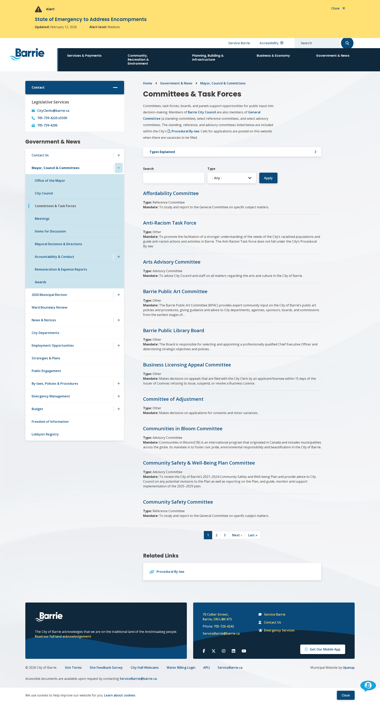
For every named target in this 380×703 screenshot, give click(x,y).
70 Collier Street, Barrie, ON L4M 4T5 (217, 616)
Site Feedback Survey (106, 667)
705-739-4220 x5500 (52, 118)
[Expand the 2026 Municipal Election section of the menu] (119, 295)
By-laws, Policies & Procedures (55, 383)
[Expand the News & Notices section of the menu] (119, 320)
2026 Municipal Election (49, 295)
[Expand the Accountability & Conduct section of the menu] (119, 257)
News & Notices (44, 320)
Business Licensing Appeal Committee (187, 364)
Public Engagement (46, 371)
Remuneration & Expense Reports (61, 269)
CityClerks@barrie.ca (53, 110)
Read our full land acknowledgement (63, 636)
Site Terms (73, 667)
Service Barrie (239, 43)
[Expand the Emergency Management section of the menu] (119, 396)
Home (147, 83)
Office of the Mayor (50, 180)
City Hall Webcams (145, 667)
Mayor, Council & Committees (55, 168)
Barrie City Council (202, 112)
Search (148, 168)
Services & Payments (84, 55)
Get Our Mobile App (325, 649)
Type (211, 168)
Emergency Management (51, 396)
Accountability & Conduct (54, 256)
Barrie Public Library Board (173, 330)
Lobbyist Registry (45, 434)
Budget (37, 409)
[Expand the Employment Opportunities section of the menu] (119, 345)
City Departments (45, 333)
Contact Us (40, 155)
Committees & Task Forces (55, 206)
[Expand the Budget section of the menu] (119, 409)
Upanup (349, 667)
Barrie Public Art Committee (175, 291)
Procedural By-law (185, 131)
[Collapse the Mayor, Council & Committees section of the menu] (119, 168)
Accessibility (269, 43)
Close (346, 695)
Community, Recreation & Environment (138, 59)
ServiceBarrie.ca (230, 667)
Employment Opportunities (53, 345)
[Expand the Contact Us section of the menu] (119, 155)
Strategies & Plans (46, 358)
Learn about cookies (119, 695)
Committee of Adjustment (173, 399)
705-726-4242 (224, 626)
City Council (44, 193)
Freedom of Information (50, 421)
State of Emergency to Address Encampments (91, 19)
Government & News (333, 55)
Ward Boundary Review (49, 307)
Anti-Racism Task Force (169, 222)
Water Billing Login (181, 667)
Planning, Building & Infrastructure (208, 57)
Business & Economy (273, 55)
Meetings (42, 218)
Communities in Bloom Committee (182, 428)
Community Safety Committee (178, 501)
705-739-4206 (47, 125)
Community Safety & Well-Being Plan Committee (199, 462)
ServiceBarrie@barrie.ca (218, 633)
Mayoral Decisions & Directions (58, 244)
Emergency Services (279, 630)
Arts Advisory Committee (171, 261)
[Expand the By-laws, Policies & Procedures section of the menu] (119, 383)
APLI (206, 667)
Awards (40, 282)
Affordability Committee (171, 193)
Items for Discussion (50, 231)
